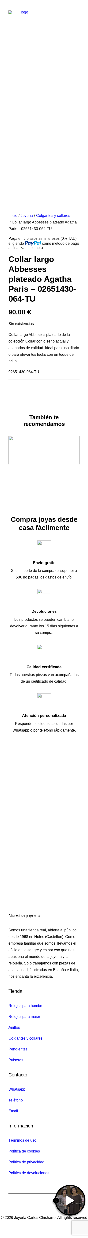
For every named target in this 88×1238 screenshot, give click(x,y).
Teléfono (15, 1100)
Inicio (12, 216)
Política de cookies (24, 1151)
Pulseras (15, 1060)
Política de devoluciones (28, 1173)
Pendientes (17, 1049)
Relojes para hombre (25, 1006)
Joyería (27, 216)
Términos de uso (22, 1140)
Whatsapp (16, 1089)
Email (13, 1111)
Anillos (14, 1027)
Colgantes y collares (53, 216)
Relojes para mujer (24, 1017)
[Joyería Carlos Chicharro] (22, 12)
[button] (77, 12)
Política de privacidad (26, 1162)
